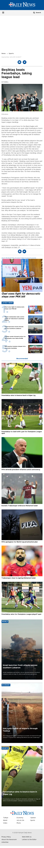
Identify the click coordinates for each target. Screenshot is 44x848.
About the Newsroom (9, 839)
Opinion (33, 817)
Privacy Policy (6, 837)
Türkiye (5, 817)
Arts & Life (20, 820)
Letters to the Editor (29, 839)
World (5, 820)
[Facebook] (19, 62)
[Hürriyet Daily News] (22, 5)
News (4, 53)
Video (5, 823)
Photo (19, 823)
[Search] (34, 12)
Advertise (5, 842)
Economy (20, 817)
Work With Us (26, 837)
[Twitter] (24, 62)
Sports (11, 53)
